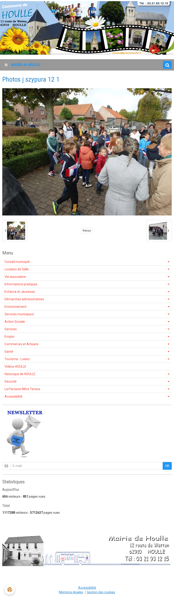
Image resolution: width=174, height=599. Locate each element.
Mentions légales (71, 592)
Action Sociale (15, 321)
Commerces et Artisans (22, 344)
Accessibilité (13, 396)
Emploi (9, 336)
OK (167, 466)
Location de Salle (17, 269)
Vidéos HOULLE (15, 366)
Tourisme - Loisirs (17, 359)
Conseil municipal (17, 262)
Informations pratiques (21, 284)
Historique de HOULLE (20, 374)
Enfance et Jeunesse (20, 291)
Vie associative (15, 277)
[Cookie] (10, 589)
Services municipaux (19, 314)
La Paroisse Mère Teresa (22, 389)
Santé (9, 351)
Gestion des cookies (101, 592)
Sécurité (11, 381)
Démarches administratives (24, 299)
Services (11, 329)
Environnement (16, 306)
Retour (87, 230)
